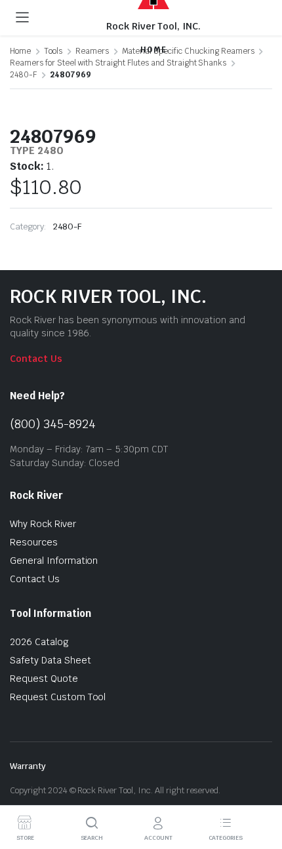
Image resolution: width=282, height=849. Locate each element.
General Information (54, 560)
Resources (34, 542)
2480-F (23, 74)
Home (20, 51)
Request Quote (44, 678)
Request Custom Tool (58, 697)
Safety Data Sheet (50, 660)
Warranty (28, 766)
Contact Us (36, 359)
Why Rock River (43, 524)
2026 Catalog (39, 642)
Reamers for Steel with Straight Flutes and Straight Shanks (118, 63)
